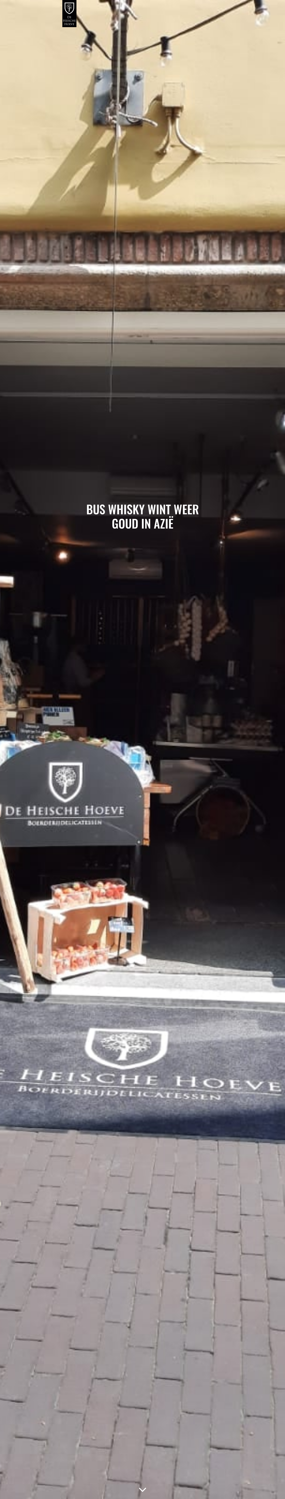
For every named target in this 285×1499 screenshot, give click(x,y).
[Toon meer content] (142, 1494)
